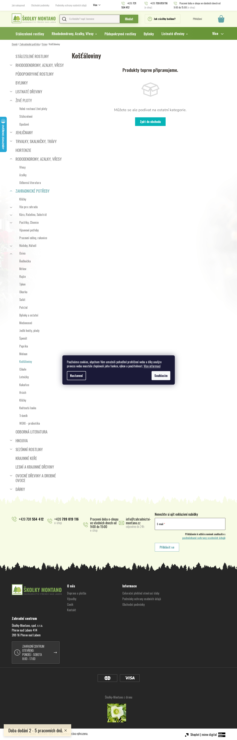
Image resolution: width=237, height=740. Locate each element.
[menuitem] (30, 33)
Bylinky (22, 83)
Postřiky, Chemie (29, 222)
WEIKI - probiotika (29, 423)
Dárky (20, 489)
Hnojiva (22, 440)
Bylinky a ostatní (28, 315)
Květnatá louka (27, 408)
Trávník (23, 415)
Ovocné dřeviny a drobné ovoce (36, 478)
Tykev (22, 284)
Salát (22, 299)
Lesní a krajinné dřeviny (35, 467)
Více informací (152, 366)
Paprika (23, 346)
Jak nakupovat (18, 5)
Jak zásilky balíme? (165, 19)
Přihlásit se (167, 547)
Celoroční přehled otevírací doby (140, 593)
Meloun (23, 354)
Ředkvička (25, 261)
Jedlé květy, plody (29, 330)
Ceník (70, 604)
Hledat (129, 19)
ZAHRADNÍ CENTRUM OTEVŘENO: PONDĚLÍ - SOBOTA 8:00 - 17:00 (33, 652)
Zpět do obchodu (150, 121)
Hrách (22, 392)
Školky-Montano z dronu (118, 697)
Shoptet (195, 734)
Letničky (24, 377)
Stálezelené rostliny (32, 56)
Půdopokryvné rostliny (35, 74)
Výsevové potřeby (29, 230)
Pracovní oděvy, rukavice (33, 238)
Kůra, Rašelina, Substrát (33, 214)
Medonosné (25, 323)
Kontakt (71, 610)
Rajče (22, 276)
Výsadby (71, 599)
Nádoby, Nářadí (27, 245)
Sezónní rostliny (29, 449)
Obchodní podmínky (40, 5)
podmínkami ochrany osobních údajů (203, 538)
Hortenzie (23, 150)
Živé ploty (24, 100)
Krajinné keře (26, 458)
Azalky (22, 175)
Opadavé (24, 124)
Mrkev (22, 269)
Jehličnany (24, 132)
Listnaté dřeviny (29, 91)
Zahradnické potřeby (32, 191)
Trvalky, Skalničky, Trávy (36, 141)
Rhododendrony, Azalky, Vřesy (40, 65)
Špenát (23, 338)
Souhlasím (160, 375)
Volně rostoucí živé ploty (33, 108)
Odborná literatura (30, 182)
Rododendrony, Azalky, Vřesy (39, 159)
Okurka (23, 292)
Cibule (22, 369)
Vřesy (22, 167)
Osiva (22, 253)
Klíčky (22, 199)
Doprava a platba (76, 593)
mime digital (209, 734)
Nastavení (76, 375)
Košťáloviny (25, 361)
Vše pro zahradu (28, 207)
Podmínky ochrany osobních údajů (71, 5)
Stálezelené (25, 116)
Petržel (23, 307)
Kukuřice (24, 385)
